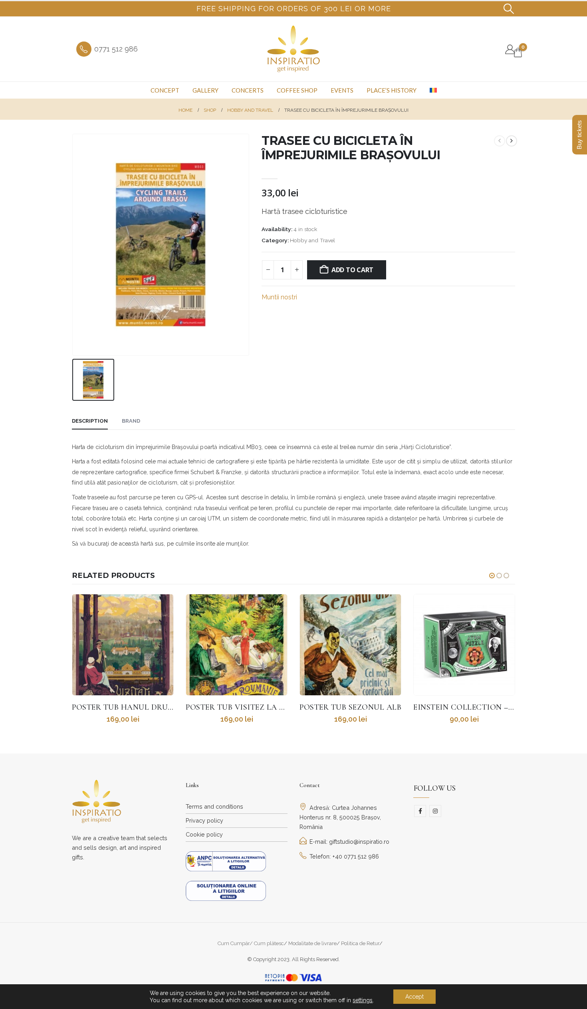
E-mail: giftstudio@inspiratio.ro (349, 841)
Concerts (248, 90)
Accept (414, 996)
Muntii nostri (279, 297)
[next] (511, 140)
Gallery (205, 90)
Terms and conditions (214, 806)
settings (363, 1000)
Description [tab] (90, 421)
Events (342, 90)
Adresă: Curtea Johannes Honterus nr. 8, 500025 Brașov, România (340, 817)
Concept (165, 90)
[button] (509, 9)
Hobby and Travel (312, 240)
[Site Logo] (294, 49)
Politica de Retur (360, 943)
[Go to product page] (122, 644)
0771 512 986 (116, 49)
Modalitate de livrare (312, 943)
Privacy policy (204, 820)
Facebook (420, 811)
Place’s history (391, 90)
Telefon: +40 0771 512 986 (344, 856)
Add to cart (352, 269)
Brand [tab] (131, 421)
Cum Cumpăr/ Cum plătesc (251, 943)
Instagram (435, 811)
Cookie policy (204, 834)
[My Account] (510, 49)
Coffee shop (297, 90)
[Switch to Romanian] (433, 90)
